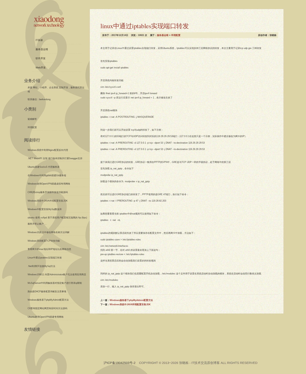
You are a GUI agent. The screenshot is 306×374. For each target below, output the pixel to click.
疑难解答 (32, 119)
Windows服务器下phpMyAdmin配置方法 (131, 300)
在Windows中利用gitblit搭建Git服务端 (47, 175)
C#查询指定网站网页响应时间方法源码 (47, 308)
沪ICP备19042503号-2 (119, 363)
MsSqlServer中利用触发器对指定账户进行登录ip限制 (55, 283)
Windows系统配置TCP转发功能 (44, 240)
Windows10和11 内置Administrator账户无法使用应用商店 (57, 274)
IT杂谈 (39, 40)
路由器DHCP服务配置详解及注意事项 (47, 291)
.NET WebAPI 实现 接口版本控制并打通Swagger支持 (55, 158)
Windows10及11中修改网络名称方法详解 (48, 232)
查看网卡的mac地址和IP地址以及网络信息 (49, 249)
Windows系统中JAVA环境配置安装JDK (130, 304)
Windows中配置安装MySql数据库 (45, 209)
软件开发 (41, 58)
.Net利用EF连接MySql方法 (41, 266)
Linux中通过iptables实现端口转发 (45, 257)
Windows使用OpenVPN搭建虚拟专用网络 (49, 183)
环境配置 (175, 35)
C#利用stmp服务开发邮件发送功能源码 (48, 192)
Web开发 (41, 67)
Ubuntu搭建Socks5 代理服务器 (44, 167)
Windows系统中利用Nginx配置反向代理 (48, 150)
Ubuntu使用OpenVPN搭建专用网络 (46, 317)
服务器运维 (162, 35)
